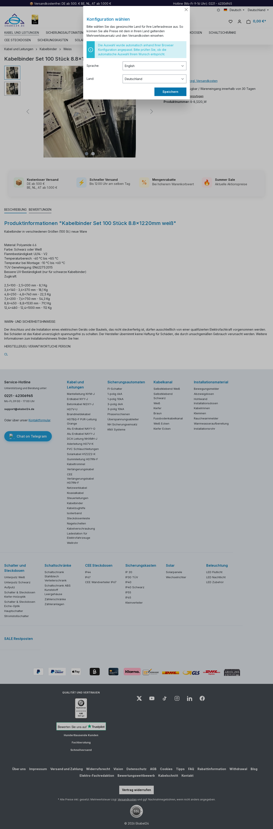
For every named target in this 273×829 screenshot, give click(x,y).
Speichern (170, 91)
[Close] (186, 9)
